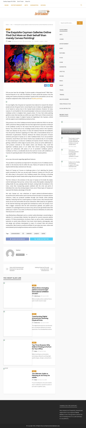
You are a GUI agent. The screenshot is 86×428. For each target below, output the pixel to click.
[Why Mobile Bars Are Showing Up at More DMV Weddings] (71, 127)
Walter (9, 41)
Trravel (62, 94)
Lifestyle (62, 71)
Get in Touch (20, 1)
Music (7, 5)
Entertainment (16, 5)
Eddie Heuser (37, 296)
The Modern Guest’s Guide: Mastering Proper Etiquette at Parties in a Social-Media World (74, 141)
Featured (62, 53)
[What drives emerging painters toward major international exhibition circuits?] (17, 295)
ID (32, 41)
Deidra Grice (37, 322)
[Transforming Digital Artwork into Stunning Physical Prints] (17, 324)
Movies (43, 5)
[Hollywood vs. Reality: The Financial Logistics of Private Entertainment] (65, 163)
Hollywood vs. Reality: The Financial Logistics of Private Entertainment (74, 164)
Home (61, 62)
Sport (61, 85)
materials (36, 41)
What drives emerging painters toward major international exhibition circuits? (40, 290)
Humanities (34, 5)
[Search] (81, 5)
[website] (26, 254)
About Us (27, 1)
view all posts (20, 254)
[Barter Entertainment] (43, 12)
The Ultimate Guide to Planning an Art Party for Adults (41, 375)
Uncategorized (64, 99)
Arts (26, 5)
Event (61, 48)
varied (46, 41)
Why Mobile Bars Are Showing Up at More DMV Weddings (70, 132)
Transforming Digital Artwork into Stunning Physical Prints (40, 318)
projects (41, 41)
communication (27, 41)
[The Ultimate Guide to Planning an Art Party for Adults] (5, 368)
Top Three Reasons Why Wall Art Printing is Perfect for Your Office (41, 347)
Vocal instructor (65, 108)
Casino (62, 39)
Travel (61, 90)
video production (65, 104)
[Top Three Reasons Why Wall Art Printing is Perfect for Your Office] (17, 352)
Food (61, 57)
